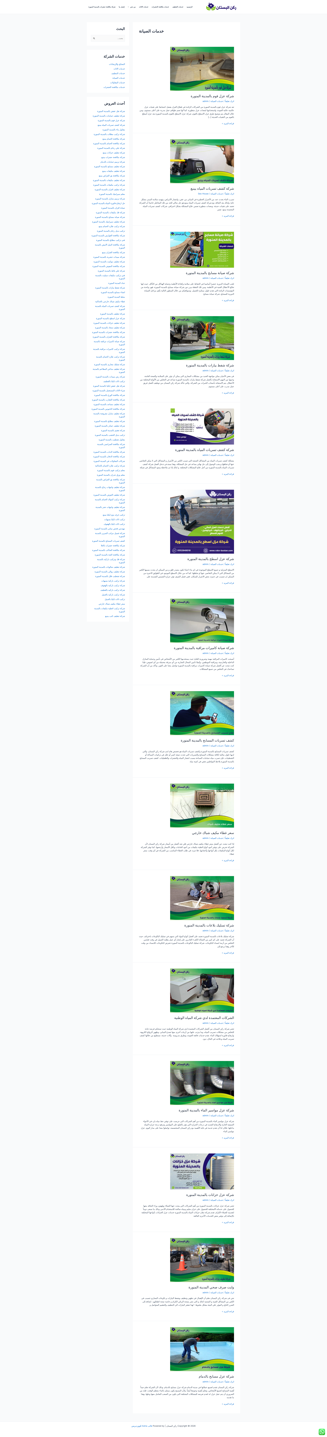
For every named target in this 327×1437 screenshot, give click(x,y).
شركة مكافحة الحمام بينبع (114, 138)
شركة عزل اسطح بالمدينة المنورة (210, 559)
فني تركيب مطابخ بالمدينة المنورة (110, 240)
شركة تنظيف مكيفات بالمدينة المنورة (109, 180)
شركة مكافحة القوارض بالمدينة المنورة (108, 235)
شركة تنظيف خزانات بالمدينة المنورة (109, 323)
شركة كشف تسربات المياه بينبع (212, 188)
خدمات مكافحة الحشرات (160, 7)
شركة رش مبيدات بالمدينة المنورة (110, 376)
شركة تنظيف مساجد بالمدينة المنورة (109, 404)
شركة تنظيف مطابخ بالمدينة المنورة (109, 421)
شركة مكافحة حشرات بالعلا (113, 545)
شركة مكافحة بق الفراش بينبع (112, 175)
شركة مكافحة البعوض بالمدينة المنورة (108, 266)
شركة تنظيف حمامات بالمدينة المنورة (109, 115)
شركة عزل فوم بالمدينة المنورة (212, 96)
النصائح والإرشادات (117, 64)
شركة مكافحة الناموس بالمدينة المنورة (108, 409)
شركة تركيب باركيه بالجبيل (113, 594)
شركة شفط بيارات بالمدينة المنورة (210, 365)
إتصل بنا (122, 7)
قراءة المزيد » (228, 123)
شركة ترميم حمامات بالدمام (113, 162)
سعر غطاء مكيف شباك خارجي (213, 833)
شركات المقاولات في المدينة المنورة (109, 461)
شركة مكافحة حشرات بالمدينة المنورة (102, 7)
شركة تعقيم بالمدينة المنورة (113, 430)
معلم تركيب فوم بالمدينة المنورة (111, 470)
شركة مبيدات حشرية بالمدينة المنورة (109, 257)
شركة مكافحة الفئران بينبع (113, 252)
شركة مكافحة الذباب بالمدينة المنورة (109, 452)
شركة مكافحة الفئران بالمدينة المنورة (109, 336)
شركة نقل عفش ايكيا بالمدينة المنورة (109, 386)
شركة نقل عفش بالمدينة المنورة (111, 111)
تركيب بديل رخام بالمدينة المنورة (111, 231)
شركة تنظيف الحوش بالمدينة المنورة (109, 495)
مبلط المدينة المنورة (116, 297)
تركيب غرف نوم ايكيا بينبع (114, 514)
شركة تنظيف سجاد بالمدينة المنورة (110, 327)
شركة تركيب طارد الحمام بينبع (112, 226)
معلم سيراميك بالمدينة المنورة (112, 194)
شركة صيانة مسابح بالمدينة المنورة (210, 273)
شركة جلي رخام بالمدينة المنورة (111, 148)
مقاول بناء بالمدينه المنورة (114, 129)
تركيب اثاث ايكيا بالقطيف (114, 381)
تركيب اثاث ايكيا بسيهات (114, 519)
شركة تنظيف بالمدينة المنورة (112, 313)
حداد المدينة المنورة (116, 283)
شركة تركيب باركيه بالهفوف (113, 585)
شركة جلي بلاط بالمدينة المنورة (111, 270)
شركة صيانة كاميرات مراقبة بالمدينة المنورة (204, 648)
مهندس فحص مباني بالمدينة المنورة (109, 528)
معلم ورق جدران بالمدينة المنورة (111, 475)
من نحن (133, 7)
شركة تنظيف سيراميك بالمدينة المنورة (108, 221)
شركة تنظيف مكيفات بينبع (113, 171)
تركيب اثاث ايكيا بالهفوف (114, 524)
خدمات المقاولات (117, 82)
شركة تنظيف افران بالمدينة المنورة (110, 189)
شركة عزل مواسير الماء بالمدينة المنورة (206, 1110)
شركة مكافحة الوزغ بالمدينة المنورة (109, 395)
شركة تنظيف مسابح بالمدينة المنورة (109, 166)
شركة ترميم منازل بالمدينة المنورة (110, 198)
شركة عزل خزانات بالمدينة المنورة (210, 1195)
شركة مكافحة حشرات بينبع (113, 157)
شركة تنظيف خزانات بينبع (114, 152)
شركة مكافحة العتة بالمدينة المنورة (110, 554)
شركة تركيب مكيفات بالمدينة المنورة (109, 185)
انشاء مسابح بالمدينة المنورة (113, 292)
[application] (129, 7)
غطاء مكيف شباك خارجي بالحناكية (110, 301)
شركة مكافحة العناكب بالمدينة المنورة (108, 550)
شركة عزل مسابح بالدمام (216, 1376)
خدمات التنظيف (177, 7)
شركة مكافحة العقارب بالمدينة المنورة (108, 399)
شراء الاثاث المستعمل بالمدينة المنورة (109, 390)
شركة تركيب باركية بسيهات (113, 580)
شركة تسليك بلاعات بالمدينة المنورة (209, 925)
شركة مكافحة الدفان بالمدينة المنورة (109, 456)
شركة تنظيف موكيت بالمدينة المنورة (109, 261)
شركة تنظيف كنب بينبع (115, 616)
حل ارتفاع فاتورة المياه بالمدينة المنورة (108, 203)
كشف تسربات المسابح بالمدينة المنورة (207, 740)
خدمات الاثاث (143, 7)
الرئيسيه (189, 7)
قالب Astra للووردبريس (141, 1426)
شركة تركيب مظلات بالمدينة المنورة (109, 134)
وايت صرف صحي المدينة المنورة (211, 1287)
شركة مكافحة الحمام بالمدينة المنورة (109, 143)
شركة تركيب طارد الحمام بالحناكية (110, 465)
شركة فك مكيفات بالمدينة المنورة (110, 212)
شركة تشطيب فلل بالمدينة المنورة (110, 576)
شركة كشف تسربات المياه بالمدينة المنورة (204, 450)
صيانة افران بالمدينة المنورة (113, 208)
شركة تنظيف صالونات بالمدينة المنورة (108, 567)
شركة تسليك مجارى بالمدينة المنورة (109, 364)
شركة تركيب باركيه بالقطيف (112, 590)
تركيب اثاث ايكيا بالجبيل (115, 599)
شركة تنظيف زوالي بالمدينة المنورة (110, 571)
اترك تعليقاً (229, 101)
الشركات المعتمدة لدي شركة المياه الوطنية (204, 1018)
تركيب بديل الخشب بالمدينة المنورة (110, 435)
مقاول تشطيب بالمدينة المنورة (112, 439)
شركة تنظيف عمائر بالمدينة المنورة (110, 425)
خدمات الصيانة (217, 101)
